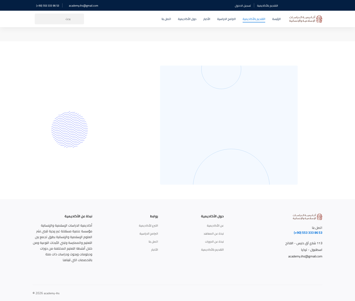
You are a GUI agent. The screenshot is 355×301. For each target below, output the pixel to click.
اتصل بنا (153, 241)
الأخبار (154, 249)
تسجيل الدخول (243, 5)
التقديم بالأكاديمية (267, 5)
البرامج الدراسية (148, 233)
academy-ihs (52, 293)
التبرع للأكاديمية (148, 225)
